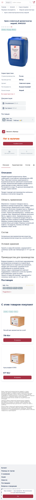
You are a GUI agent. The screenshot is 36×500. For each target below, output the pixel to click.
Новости (4, 480)
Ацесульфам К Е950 (9, 367)
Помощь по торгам (8, 471)
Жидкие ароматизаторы (26, 10)
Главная (3, 7)
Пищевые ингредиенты (8, 10)
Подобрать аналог (18, 143)
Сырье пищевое (23, 7)
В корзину (17, 340)
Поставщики (5, 483)
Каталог (12, 7)
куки (11, 492)
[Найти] (29, 2)
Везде (8, 2)
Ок (18, 496)
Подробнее (6, 292)
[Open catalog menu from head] (2, 2)
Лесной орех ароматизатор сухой (14, 330)
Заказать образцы (12, 131)
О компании (5, 474)
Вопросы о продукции (9, 486)
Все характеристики (7, 94)
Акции (3, 477)
